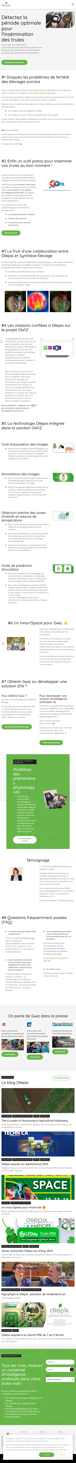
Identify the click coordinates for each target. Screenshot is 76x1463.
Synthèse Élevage (13, 951)
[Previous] (3, 644)
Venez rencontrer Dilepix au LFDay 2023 (27, 1251)
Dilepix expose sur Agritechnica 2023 (24, 1164)
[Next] (28, 644)
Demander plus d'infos (24, 839)
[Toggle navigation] (73, 4)
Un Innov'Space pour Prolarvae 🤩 (23, 1207)
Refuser (62, 1455)
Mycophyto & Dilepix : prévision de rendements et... (34, 1294)
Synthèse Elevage (44, 262)
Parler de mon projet (51, 743)
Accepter (46, 1455)
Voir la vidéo (10, 1054)
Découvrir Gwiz (11, 233)
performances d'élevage (44, 93)
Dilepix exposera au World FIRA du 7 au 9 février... (33, 1335)
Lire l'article (35, 1057)
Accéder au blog (61, 1078)
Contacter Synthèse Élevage (17, 727)
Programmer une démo (14, 62)
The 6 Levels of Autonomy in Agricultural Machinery (34, 1120)
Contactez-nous (53, 958)
